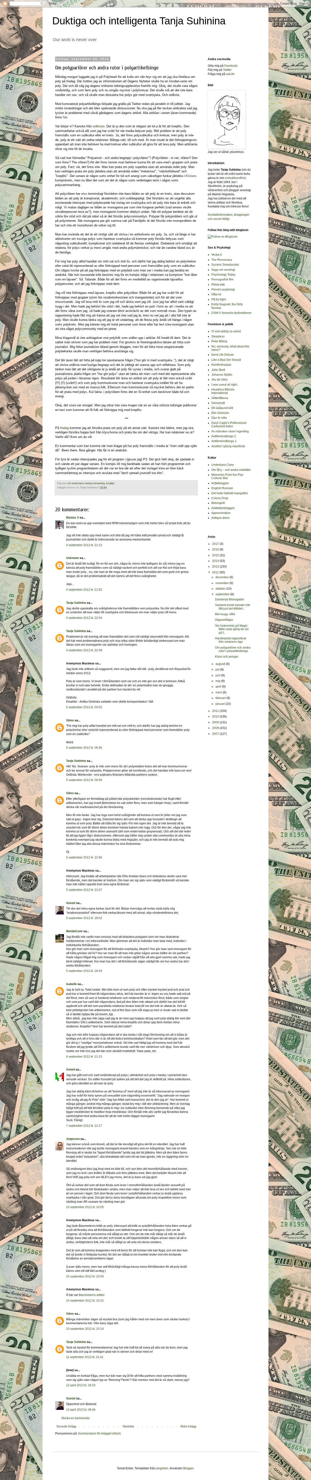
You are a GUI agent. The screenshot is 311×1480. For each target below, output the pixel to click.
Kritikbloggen (220, 483)
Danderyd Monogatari (229, 599)
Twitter (227, 70)
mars (219, 692)
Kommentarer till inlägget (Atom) (99, 1433)
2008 (216, 728)
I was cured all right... (225, 384)
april (219, 686)
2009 (216, 722)
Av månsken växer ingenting (230, 431)
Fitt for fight (218, 299)
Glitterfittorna (219, 398)
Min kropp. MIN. (225, 614)
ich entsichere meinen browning (86, 483)
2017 (216, 544)
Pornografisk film (222, 279)
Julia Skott (218, 370)
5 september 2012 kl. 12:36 (84, 857)
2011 (216, 711)
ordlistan (98, 126)
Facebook (230, 65)
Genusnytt (218, 403)
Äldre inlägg (188, 1426)
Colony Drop (219, 498)
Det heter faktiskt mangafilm (229, 493)
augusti (221, 664)
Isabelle (71, 984)
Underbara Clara (222, 464)
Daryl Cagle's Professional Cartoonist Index (228, 424)
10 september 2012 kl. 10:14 (85, 1329)
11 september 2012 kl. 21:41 (85, 1357)
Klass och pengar (226, 656)
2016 (216, 549)
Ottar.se (216, 294)
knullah (110, 483)
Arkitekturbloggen (223, 508)
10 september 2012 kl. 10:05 (85, 1207)
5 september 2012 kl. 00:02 (84, 707)
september (223, 594)
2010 (216, 716)
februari (221, 698)
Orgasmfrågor (224, 620)
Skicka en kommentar (75, 1418)
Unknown (72, 558)
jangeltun (162, 1468)
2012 (216, 572)
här (65, 117)
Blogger (188, 1468)
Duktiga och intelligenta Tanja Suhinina (138, 21)
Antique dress (220, 518)
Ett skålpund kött (222, 408)
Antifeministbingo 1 (224, 441)
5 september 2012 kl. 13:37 (84, 890)
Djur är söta (219, 417)
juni (218, 675)
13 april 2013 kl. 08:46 (80, 1409)
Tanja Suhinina (76, 603)
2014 (216, 561)
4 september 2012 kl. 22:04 (84, 618)
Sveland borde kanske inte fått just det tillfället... (232, 606)
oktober (221, 588)
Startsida (128, 1426)
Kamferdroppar (221, 364)
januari (220, 704)
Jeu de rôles (219, 379)
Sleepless (218, 336)
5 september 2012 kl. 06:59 (84, 780)
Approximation (221, 513)
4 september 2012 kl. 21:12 (84, 545)
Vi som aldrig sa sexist (226, 331)
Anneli (70, 1069)
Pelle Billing (219, 341)
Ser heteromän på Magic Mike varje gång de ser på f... (232, 629)
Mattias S (72, 517)
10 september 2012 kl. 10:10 (85, 1300)
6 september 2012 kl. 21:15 (84, 1056)
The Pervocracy (221, 259)
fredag (65, 428)
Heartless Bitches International (222, 391)
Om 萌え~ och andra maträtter (231, 470)
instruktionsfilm (235, 178)
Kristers (191, 176)
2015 (216, 555)
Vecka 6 (216, 254)
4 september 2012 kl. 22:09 (84, 650)
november (223, 583)
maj (218, 681)
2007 (216, 733)
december (223, 577)
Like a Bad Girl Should (226, 360)
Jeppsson (73, 1139)
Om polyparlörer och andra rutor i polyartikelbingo (233, 649)
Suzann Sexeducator (225, 264)
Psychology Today (223, 274)
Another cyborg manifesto (228, 446)
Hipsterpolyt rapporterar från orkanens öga (230, 640)
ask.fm (230, 74)
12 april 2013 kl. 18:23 (80, 1385)
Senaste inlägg (66, 1426)
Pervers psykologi (223, 289)
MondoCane (74, 931)
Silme (70, 720)
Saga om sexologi (223, 269)
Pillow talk (218, 284)
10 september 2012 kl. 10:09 (85, 1276)
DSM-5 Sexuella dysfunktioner (231, 313)
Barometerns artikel (91, 1295)
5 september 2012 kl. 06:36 (84, 747)
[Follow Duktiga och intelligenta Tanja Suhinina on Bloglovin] (223, 236)
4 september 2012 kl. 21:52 (84, 589)
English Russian (222, 488)
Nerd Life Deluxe (222, 354)
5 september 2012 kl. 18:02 (84, 918)
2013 (216, 566)
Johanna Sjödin (221, 374)
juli (218, 669)
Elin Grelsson (220, 413)
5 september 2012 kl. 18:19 (84, 971)
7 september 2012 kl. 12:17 (84, 1125)
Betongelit (218, 503)
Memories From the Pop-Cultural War (227, 476)
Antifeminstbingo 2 (223, 436)
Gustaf (70, 903)
